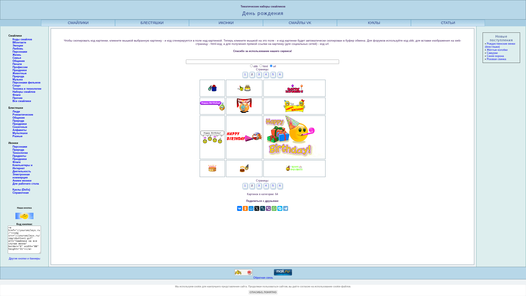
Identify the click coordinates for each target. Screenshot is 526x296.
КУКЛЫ (374, 23)
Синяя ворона (495, 56)
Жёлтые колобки (497, 49)
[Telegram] (285, 208)
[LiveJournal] (262, 208)
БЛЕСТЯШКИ (152, 23)
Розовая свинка (496, 59)
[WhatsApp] (274, 208)
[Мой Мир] (251, 208)
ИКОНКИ (226, 23)
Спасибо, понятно (263, 292)
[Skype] (279, 208)
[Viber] (268, 208)
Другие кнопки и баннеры (24, 258)
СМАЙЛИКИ (78, 23)
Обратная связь (263, 277)
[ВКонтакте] (239, 208)
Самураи (492, 52)
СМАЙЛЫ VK (300, 23)
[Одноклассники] (245, 208)
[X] (256, 208)
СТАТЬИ (448, 23)
